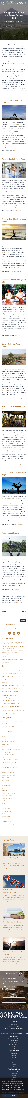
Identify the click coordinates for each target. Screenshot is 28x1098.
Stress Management (8, 698)
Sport (15, 695)
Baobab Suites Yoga (17, 159)
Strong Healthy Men (7, 798)
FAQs (14, 1048)
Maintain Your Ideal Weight (9, 775)
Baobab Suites (18, 210)
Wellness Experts (6, 710)
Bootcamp (14, 671)
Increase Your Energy (7, 770)
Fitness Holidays (12, 677)
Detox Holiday (4, 673)
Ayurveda (4, 723)
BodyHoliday (17, 271)
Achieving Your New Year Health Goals (12, 721)
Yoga (4, 713)
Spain (11, 695)
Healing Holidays (21, 676)
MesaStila (16, 589)
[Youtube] (16, 1021)
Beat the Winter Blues (8, 726)
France (14, 1061)
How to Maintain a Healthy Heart (10, 762)
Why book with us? (14, 1044)
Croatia (14, 1062)
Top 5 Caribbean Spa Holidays (12, 922)
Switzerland (14, 1053)
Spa (20, 692)
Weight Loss (15, 703)
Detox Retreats (11, 673)
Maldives (14, 1057)
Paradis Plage (17, 464)
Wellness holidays (18, 710)
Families (16, 673)
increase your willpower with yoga (11, 498)
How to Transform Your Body (9, 767)
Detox (19, 671)
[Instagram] (14, 1021)
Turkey (14, 1066)
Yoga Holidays (9, 713)
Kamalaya (16, 150)
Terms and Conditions (14, 1038)
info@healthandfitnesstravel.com (14, 1028)
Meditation (14, 685)
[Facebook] (11, 1021)
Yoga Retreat (15, 713)
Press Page (5, 782)
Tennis (18, 700)
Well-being (6, 707)
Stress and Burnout (7, 795)
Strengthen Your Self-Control (9, 793)
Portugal (19, 688)
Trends (3, 703)
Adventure (4, 671)
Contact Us (14, 1046)
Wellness (15, 707)
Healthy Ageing (6, 752)
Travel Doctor (5, 806)
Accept (5, 1095)
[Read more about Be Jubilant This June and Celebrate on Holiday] (14, 881)
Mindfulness (20, 685)
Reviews (4, 692)
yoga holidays (7, 71)
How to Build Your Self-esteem (10, 759)
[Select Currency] (21, 2)
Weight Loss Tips (6, 811)
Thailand (22, 700)
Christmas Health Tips (7, 734)
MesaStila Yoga (13, 533)
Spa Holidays (5, 695)
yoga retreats (13, 90)
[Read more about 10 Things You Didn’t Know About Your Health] (14, 943)
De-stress (14, 1073)
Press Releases (6, 785)
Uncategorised (6, 808)
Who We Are (14, 1042)
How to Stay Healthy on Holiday (10, 764)
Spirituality (4, 790)
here (17, 600)
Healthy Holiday (7, 680)
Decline (13, 1095)
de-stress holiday (14, 124)
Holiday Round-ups (7, 682)
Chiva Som (17, 335)
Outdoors (14, 688)
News (3, 688)
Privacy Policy (14, 1040)
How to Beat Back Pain (8, 754)
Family (20, 673)
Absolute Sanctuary (19, 524)
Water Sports (7, 703)
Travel (3, 803)
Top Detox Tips (6, 801)
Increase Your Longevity (8, 772)
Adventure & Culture (14, 1071)
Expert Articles (5, 744)
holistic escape (12, 307)
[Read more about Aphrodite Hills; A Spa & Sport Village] (14, 849)
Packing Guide (5, 780)
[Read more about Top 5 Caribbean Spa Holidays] (14, 913)
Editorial (4, 739)
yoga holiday (19, 602)
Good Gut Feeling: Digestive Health (11, 749)
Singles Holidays (13, 691)
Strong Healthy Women (9, 700)
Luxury (9, 685)
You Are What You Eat (7, 821)
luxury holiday (5, 390)
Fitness (5, 677)
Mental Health (5, 777)
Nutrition (8, 688)
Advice (10, 671)
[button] (9, 633)
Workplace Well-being (8, 819)
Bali (14, 1059)
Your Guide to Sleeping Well (9, 824)
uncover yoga (14, 561)
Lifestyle (4, 685)
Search (3, 618)
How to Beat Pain (6, 757)
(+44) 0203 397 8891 (14, 1026)
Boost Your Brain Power (8, 728)
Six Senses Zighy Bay (20, 398)
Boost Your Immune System (9, 731)
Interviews (18, 682)
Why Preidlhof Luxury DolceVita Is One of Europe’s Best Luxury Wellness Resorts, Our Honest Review (13, 661)
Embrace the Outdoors (8, 741)
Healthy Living (16, 680)
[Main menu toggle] (25, 3)
